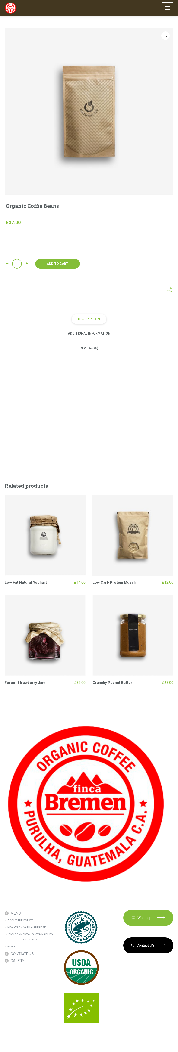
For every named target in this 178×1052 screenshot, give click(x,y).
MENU (15, 913)
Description (89, 319)
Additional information (89, 333)
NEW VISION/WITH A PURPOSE (26, 927)
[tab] (89, 319)
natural (111, 290)
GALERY (17, 960)
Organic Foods (35, 290)
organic (123, 290)
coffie (100, 290)
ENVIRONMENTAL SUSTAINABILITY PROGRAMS (31, 937)
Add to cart (57, 264)
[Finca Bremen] (10, 8)
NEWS (11, 946)
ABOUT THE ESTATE (20, 920)
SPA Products (57, 290)
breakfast (87, 290)
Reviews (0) (89, 348)
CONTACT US (22, 953)
